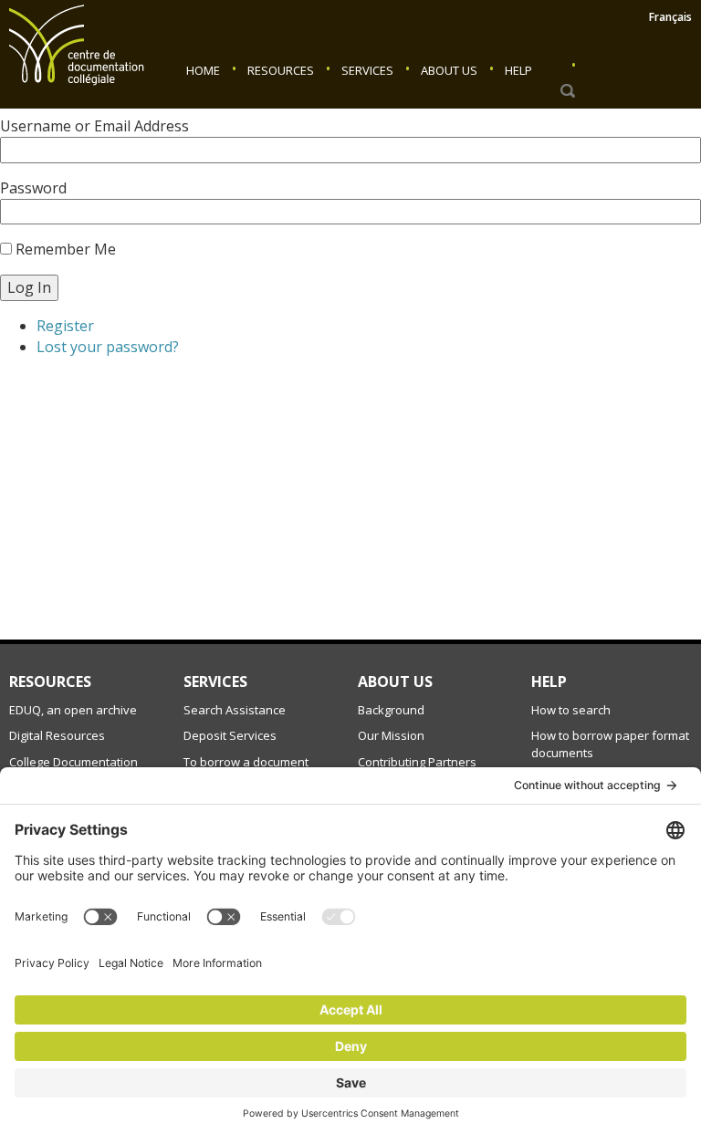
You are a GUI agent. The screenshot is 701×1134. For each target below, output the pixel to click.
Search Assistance (234, 710)
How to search (571, 710)
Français (670, 17)
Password (33, 188)
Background (391, 710)
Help (518, 70)
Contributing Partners (417, 762)
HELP (549, 681)
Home (203, 70)
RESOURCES (50, 681)
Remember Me (66, 249)
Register (65, 326)
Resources (280, 70)
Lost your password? (108, 347)
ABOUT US (395, 681)
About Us (449, 70)
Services (367, 70)
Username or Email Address (94, 126)
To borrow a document (246, 762)
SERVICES (215, 681)
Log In (29, 287)
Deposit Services (230, 735)
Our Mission (391, 735)
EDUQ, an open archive (73, 710)
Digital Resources (57, 735)
